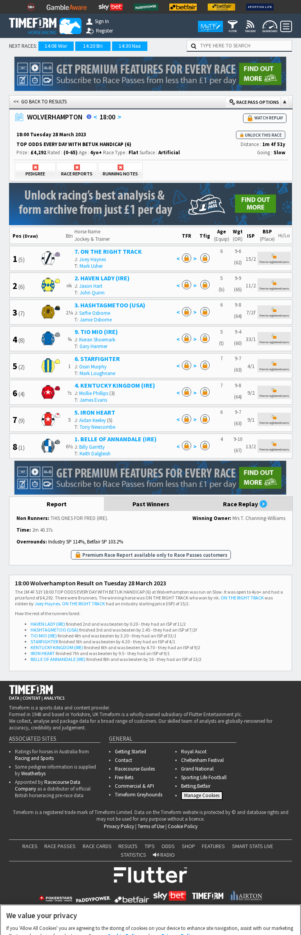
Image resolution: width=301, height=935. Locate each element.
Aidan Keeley (92, 420)
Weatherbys (33, 773)
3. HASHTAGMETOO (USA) (109, 305)
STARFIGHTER (44, 641)
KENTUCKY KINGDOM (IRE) (57, 647)
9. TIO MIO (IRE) (96, 332)
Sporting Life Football (204, 777)
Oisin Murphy (93, 366)
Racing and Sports (34, 758)
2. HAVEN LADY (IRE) (102, 278)
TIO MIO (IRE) (44, 636)
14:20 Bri (93, 45)
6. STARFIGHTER (97, 359)
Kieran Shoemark (97, 339)
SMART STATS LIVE (252, 848)
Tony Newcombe (97, 427)
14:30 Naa (130, 45)
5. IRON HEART (94, 412)
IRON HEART (43, 653)
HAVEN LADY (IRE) (48, 624)
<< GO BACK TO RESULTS (40, 101)
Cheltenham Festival (202, 760)
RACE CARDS (97, 848)
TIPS (150, 848)
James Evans (93, 400)
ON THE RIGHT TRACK (242, 598)
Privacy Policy (119, 828)
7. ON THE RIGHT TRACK (108, 251)
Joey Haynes (92, 259)
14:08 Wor (56, 45)
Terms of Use (151, 828)
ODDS (168, 848)
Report (57, 504)
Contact (123, 760)
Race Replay (241, 504)
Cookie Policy (183, 828)
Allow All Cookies (207, 920)
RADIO (167, 857)
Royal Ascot (194, 751)
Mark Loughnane (97, 373)
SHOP (188, 848)
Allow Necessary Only (148, 920)
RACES (30, 848)
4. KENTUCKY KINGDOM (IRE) (114, 385)
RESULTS (128, 848)
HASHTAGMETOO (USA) (54, 630)
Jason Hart (90, 286)
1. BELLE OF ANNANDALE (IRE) (115, 439)
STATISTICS (133, 857)
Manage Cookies (203, 797)
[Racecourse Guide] (89, 116)
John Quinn (92, 292)
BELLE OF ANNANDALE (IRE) (58, 659)
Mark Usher (91, 266)
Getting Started (130, 751)
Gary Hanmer (93, 346)
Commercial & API (134, 786)
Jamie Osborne (96, 319)
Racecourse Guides (135, 768)
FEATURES (213, 848)
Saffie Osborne (94, 313)
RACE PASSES (60, 848)
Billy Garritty (92, 447)
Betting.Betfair (195, 786)
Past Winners (150, 504)
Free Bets (124, 777)
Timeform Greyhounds (138, 794)
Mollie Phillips (93, 393)
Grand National (197, 768)
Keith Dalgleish (95, 453)
